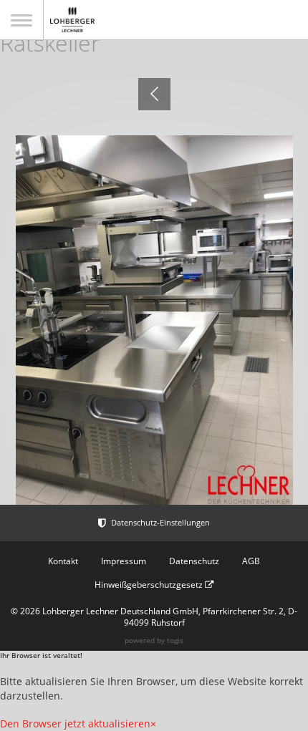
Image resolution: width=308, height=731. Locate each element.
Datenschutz (194, 561)
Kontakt (63, 561)
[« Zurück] (154, 94)
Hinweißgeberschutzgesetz (150, 584)
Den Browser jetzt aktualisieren (75, 723)
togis (175, 640)
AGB (251, 561)
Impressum (123, 561)
